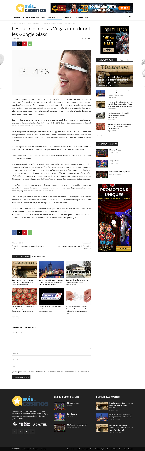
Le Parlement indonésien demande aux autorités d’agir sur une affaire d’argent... (121, 428)
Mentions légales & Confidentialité (105, 449)
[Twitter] (26, 431)
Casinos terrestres (33, 23)
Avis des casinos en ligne (34, 17)
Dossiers (67, 17)
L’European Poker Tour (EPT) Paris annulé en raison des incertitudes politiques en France (50, 309)
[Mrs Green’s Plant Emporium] (102, 174)
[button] (130, 17)
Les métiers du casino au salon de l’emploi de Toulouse (74, 247)
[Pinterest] (24, 44)
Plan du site (122, 449)
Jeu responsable (87, 449)
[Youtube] (32, 431)
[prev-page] (13, 318)
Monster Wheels (115, 150)
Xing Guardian (114, 161)
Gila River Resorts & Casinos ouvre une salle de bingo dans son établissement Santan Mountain (23, 309)
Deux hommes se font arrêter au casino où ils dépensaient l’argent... (121, 405)
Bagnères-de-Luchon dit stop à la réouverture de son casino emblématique (77, 282)
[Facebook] (14, 44)
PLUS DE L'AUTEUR (38, 256)
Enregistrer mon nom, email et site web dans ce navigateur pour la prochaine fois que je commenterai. (52, 372)
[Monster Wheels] (102, 153)
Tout (121, 60)
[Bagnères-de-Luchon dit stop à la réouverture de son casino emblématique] (78, 269)
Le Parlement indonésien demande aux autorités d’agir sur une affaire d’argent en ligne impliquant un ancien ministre (120, 104)
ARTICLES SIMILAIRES (21, 256)
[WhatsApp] (30, 44)
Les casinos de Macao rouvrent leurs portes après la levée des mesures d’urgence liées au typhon (51, 282)
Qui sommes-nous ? (73, 449)
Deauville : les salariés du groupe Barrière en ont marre (29, 247)
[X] (19, 44)
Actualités (53, 17)
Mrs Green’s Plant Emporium (119, 172)
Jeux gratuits (82, 17)
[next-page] (17, 318)
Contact (130, 449)
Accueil (17, 17)
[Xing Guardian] (102, 163)
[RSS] (20, 431)
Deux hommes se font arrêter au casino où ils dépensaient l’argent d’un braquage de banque (23, 282)
